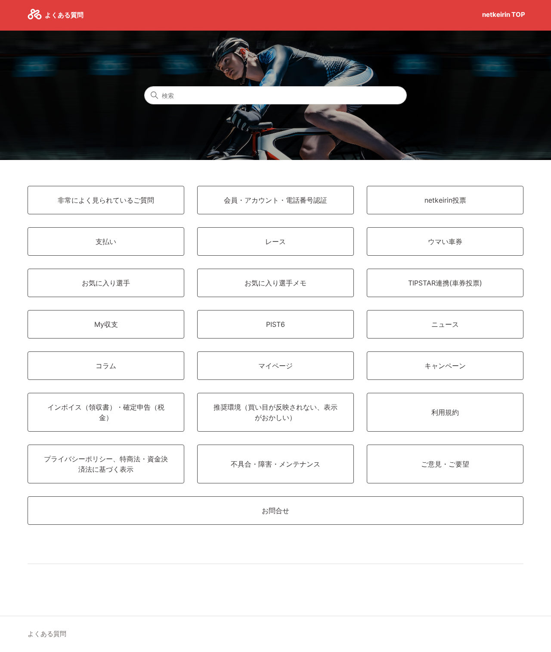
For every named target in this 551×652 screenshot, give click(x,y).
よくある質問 (47, 634)
